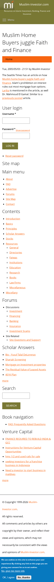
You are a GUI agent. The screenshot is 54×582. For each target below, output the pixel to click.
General (13, 247)
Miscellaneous (17, 287)
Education (15, 267)
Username (9, 114)
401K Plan (10, 374)
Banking (13, 321)
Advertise (11, 189)
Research (14, 272)
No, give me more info (13, 571)
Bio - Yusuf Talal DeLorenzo (20, 354)
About (9, 179)
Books (12, 277)
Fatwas (13, 257)
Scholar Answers (15, 233)
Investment (15, 311)
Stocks (9, 238)
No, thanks (24, 577)
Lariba (5, 90)
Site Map (11, 199)
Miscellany (12, 292)
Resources (12, 243)
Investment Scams (19, 331)
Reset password (14, 156)
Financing (14, 316)
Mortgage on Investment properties (25, 364)
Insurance (15, 326)
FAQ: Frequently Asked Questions (27, 424)
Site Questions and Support (25, 340)
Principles (11, 228)
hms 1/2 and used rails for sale (22, 456)
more (5, 380)
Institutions (15, 262)
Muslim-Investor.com (32, 552)
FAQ (8, 184)
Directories (15, 252)
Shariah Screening (15, 359)
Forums (10, 194)
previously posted (12, 98)
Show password (23, 130)
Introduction (13, 218)
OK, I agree (9, 577)
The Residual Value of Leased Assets (25, 369)
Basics (9, 223)
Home (9, 59)
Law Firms (15, 282)
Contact (10, 204)
